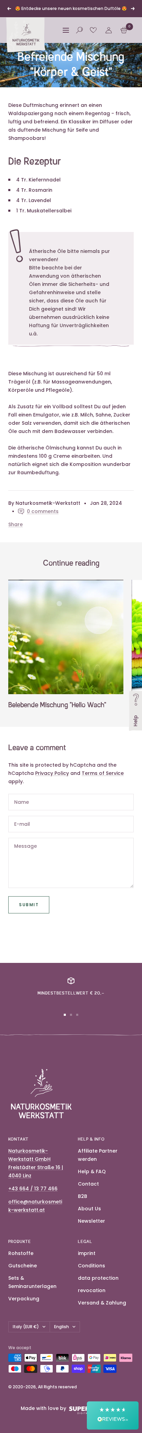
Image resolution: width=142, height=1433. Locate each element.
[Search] (79, 65)
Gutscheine (22, 1300)
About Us (89, 1243)
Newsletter (91, 1255)
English (61, 1361)
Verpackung (23, 1333)
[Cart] (124, 65)
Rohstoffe (20, 1288)
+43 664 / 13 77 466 (33, 1223)
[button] (113, 1415)
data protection (98, 1312)
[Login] (108, 65)
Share (15, 559)
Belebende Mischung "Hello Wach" (57, 740)
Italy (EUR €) (26, 1361)
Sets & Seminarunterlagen (32, 1316)
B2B (82, 1231)
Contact (88, 1218)
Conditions (91, 1300)
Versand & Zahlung (102, 1337)
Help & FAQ (92, 1206)
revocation (91, 1325)
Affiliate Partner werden (98, 1189)
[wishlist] (93, 65)
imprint (86, 1288)
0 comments (43, 546)
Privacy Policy (52, 807)
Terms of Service (103, 807)
